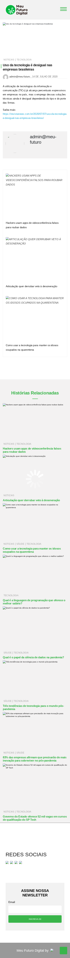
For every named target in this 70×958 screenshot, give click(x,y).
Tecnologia (24, 59)
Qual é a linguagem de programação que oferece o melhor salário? (34, 602)
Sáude (20, 544)
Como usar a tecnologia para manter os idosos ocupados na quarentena (32, 550)
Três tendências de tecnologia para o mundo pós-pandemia (33, 707)
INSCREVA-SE (35, 919)
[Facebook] (7, 862)
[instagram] (11, 862)
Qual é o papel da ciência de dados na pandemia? (33, 657)
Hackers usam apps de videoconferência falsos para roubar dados (32, 450)
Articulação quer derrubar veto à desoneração (31, 286)
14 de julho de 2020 (44, 76)
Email (11, 902)
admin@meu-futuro (19, 76)
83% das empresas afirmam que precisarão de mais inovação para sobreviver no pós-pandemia (34, 759)
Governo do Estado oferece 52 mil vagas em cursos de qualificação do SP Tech (35, 818)
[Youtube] (16, 862)
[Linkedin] (20, 862)
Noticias (9, 59)
